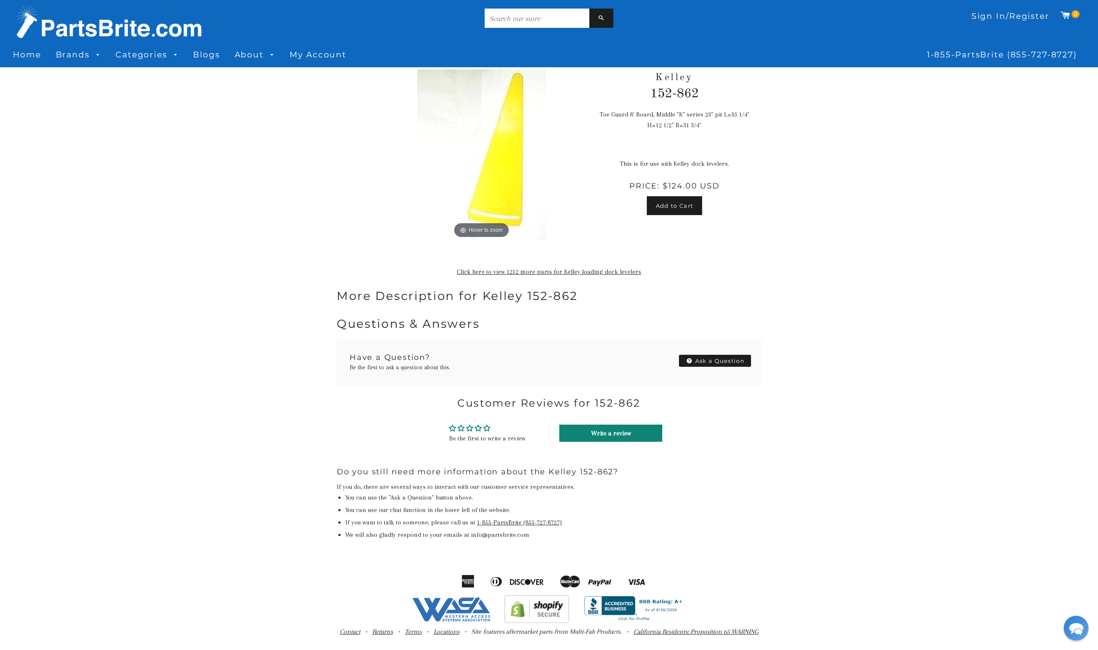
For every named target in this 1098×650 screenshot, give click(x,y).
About (251, 55)
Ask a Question (719, 360)
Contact (350, 631)
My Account (318, 55)
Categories (142, 55)
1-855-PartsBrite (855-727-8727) (1002, 55)
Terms (413, 631)
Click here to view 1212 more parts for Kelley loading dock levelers (549, 272)
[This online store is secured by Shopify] (536, 621)
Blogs (206, 55)
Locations (446, 631)
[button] (1076, 628)
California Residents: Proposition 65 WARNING (695, 631)
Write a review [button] (611, 433)
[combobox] (537, 18)
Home (27, 55)
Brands (74, 55)
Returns (382, 631)
